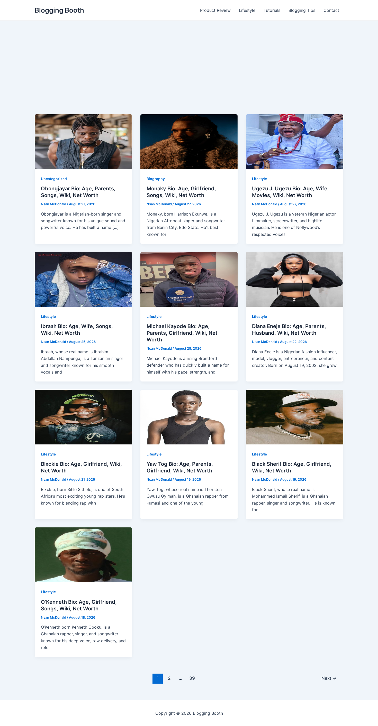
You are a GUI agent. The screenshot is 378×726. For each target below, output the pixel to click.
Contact (331, 10)
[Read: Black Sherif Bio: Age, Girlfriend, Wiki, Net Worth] (294, 416)
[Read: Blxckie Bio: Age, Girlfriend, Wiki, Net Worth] (83, 416)
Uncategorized (54, 178)
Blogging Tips (302, 10)
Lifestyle (247, 10)
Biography (156, 178)
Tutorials (272, 10)
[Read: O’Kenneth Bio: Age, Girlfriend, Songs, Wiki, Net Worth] (83, 554)
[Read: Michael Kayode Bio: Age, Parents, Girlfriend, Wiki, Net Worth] (189, 279)
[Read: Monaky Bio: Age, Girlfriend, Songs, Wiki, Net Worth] (189, 141)
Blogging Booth (59, 10)
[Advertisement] (189, 76)
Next (329, 678)
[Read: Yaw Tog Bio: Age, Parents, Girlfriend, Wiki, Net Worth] (189, 416)
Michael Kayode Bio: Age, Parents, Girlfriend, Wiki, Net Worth (182, 333)
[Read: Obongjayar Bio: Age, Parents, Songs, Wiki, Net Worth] (83, 141)
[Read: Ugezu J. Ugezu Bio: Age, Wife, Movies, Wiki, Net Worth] (294, 141)
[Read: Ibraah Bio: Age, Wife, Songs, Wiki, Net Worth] (83, 279)
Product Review (215, 10)
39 (192, 678)
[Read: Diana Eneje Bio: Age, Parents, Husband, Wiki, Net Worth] (294, 279)
